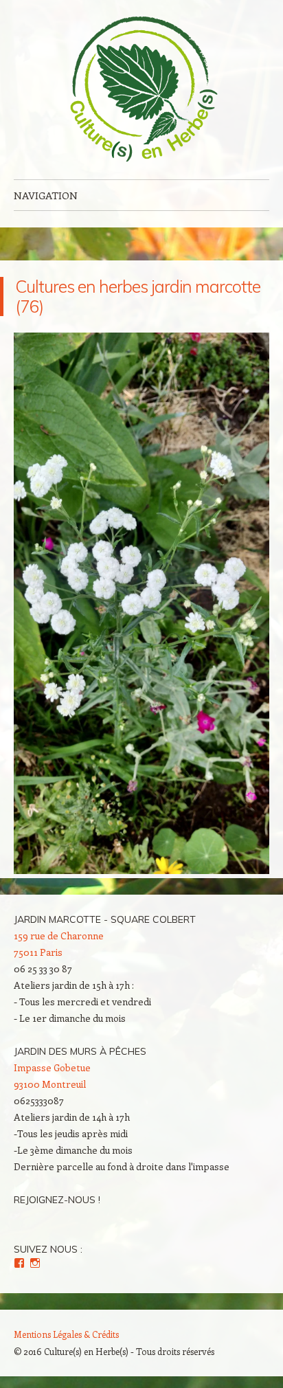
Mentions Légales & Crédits (66, 1334)
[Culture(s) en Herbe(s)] (141, 89)
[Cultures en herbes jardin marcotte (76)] (141, 870)
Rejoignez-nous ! (57, 1200)
